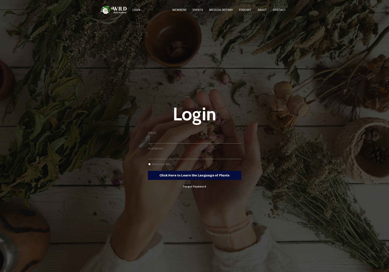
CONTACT (279, 10)
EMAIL (152, 133)
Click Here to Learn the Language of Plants (195, 175)
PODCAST (245, 10)
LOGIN (136, 10)
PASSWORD (155, 148)
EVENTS (198, 10)
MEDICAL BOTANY (221, 10)
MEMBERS (179, 10)
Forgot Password (194, 186)
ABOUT (262, 10)
